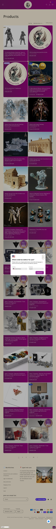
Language (31, 266)
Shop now (39, 272)
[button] (48, 522)
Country (14, 266)
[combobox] (17, 269)
